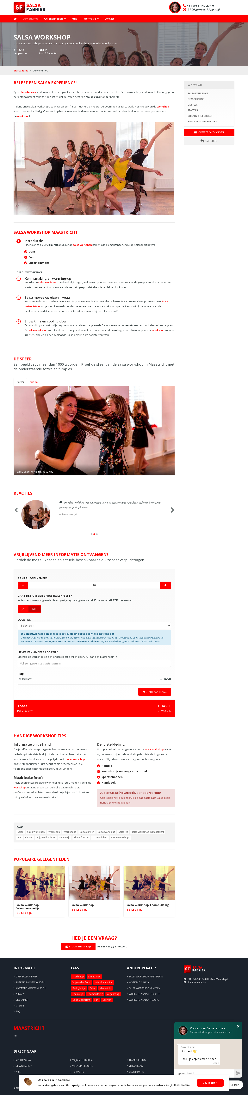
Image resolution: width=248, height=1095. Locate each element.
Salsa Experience (198, 93)
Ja (23, 609)
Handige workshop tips (202, 121)
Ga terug (211, 141)
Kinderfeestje (81, 837)
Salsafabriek (28, 92)
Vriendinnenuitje (104, 982)
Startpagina (21, 70)
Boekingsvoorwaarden (30, 982)
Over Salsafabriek (26, 976)
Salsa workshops (120, 837)
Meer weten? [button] (182, 1085)
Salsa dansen (87, 832)
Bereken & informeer (200, 116)
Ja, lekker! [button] (210, 1082)
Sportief (106, 999)
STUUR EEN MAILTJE (80, 946)
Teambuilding (99, 837)
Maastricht (105, 988)
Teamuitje (64, 837)
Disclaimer (22, 999)
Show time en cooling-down (46, 321)
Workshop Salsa (139, 982)
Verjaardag (113, 994)
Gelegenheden (53, 18)
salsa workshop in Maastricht (148, 832)
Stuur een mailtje (197, 982)
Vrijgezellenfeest (45, 837)
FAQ (18, 1011)
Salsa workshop (36, 832)
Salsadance (94, 976)
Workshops (70, 832)
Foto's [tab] (20, 382)
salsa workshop (82, 245)
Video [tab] (34, 382)
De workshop (30, 18)
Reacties (193, 110)
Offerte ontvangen (211, 132)
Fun (20, 837)
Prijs (74, 18)
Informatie (89, 18)
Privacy (20, 994)
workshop (163, 106)
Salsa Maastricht (81, 999)
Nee (34, 609)
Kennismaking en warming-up (48, 278)
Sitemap (20, 1005)
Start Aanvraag (156, 692)
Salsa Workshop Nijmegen (144, 988)
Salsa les (123, 832)
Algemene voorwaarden (31, 988)
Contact (109, 18)
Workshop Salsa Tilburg (144, 999)
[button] (26, 430)
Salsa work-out (106, 832)
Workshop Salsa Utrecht (144, 994)
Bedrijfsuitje (79, 988)
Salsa (20, 832)
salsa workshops (155, 749)
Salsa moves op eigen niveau (47, 297)
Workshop (54, 832)
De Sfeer (192, 104)
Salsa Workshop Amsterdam (146, 976)
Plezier (29, 837)
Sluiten (235, 1085)
